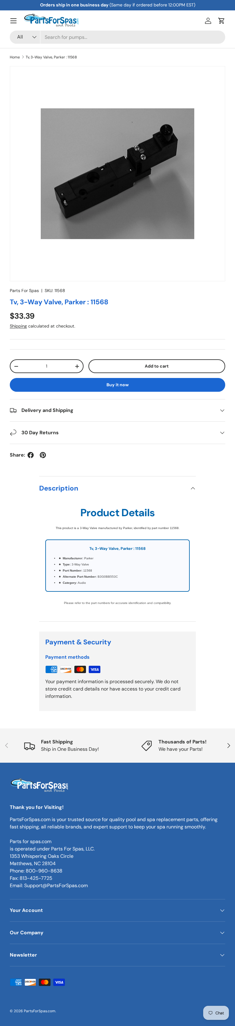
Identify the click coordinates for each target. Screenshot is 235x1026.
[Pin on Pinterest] (43, 455)
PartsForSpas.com (39, 1011)
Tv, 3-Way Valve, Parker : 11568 (51, 57)
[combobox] (117, 37)
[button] (221, 21)
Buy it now (117, 384)
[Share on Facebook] (30, 455)
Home (15, 57)
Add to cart (157, 366)
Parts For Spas (24, 290)
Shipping (18, 326)
